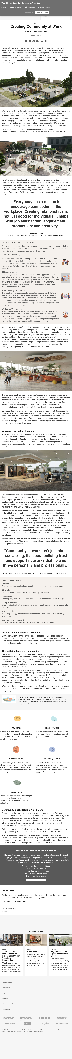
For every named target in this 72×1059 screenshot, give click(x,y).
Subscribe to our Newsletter (10, 1003)
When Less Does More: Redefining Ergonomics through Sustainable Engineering (11, 955)
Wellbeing (4, 911)
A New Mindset (33, 951)
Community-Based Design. (17, 901)
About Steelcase (7, 982)
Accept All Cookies (42, 12)
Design (36, 23)
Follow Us (5, 998)
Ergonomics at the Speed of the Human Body (60, 953)
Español (44, 16)
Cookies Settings (28, 12)
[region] (36, 8)
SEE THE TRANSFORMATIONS (36, 880)
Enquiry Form (6, 1009)
